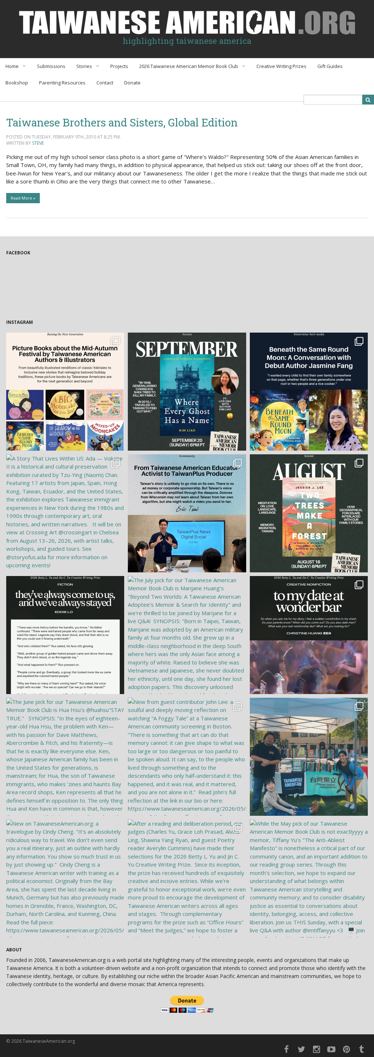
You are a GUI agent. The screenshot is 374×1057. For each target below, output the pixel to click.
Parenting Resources (62, 82)
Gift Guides (330, 66)
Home (12, 66)
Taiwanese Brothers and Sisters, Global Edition (122, 122)
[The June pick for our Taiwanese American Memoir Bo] (65, 757)
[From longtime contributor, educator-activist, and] (187, 513)
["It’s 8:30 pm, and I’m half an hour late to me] (309, 635)
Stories (84, 66)
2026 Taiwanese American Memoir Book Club (188, 66)
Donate (132, 82)
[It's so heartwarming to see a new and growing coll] (65, 392)
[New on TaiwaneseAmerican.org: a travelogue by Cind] (65, 878)
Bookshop (16, 82)
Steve (38, 143)
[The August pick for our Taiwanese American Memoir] (309, 513)
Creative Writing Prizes (281, 66)
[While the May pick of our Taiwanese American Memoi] (309, 878)
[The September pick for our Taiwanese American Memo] (187, 392)
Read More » (23, 198)
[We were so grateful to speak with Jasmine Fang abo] (309, 392)
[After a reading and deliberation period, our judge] (187, 878)
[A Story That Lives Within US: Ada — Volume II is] (65, 513)
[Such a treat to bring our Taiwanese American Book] (309, 757)
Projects (119, 66)
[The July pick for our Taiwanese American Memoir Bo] (187, 635)
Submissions (51, 66)
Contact (104, 82)
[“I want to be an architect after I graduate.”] (65, 635)
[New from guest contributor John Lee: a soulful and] (187, 757)
